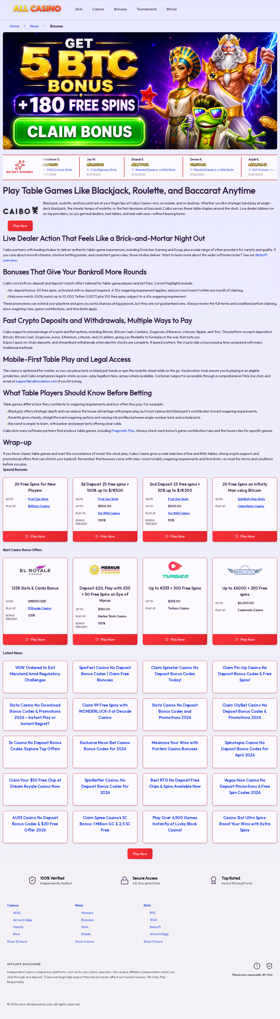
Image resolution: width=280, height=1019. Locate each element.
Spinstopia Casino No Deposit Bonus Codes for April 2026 (244, 748)
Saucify (18, 927)
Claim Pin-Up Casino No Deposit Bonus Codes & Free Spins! (244, 673)
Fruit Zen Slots (38, 499)
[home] (36, 16)
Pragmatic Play (122, 430)
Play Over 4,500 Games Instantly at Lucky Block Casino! (175, 824)
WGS (17, 913)
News (34, 26)
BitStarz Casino (39, 506)
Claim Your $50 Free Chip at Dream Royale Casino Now (35, 783)
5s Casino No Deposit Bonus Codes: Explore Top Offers (35, 745)
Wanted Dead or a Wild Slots (148, 170)
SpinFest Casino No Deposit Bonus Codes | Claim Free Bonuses (105, 673)
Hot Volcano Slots (257, 170)
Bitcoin (171, 9)
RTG (153, 913)
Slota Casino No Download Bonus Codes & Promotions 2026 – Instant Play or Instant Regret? (35, 714)
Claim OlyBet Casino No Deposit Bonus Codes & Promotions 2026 (244, 711)
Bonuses (120, 9)
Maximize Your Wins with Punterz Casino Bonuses (175, 745)
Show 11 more (153, 942)
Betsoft (155, 927)
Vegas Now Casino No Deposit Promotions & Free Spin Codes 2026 (245, 786)
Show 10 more (17, 942)
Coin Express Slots (96, 170)
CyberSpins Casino (251, 506)
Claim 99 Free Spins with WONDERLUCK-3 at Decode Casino (105, 711)
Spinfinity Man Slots (251, 499)
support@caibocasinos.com (37, 381)
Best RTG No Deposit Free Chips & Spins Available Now (175, 783)
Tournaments (147, 9)
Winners (87, 913)
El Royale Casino (39, 608)
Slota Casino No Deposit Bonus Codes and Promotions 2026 (175, 711)
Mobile (86, 934)
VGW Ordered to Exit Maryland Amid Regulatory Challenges (35, 673)
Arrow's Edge (22, 920)
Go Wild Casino (109, 513)
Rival (16, 934)
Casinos (98, 9)
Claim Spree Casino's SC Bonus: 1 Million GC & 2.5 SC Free (105, 824)
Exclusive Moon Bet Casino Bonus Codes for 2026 (105, 745)
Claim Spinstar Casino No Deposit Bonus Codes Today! (175, 673)
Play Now (20, 226)
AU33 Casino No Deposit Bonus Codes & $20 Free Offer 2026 (35, 824)
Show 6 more (84, 942)
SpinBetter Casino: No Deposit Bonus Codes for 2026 (105, 786)
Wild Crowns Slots (52, 170)
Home (14, 26)
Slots (79, 9)
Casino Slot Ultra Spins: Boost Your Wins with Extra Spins (244, 824)
